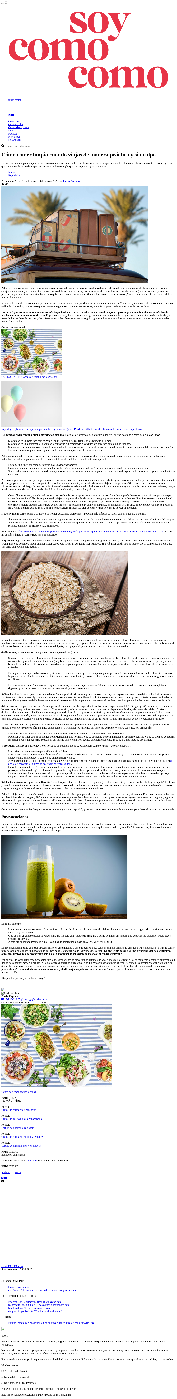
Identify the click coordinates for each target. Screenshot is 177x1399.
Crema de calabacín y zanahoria (18, 1109)
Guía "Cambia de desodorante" (45, 1311)
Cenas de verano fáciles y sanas (40, 376)
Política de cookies (72, 1322)
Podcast (12, 133)
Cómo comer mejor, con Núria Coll (19, 1289)
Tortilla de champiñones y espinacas (21, 1145)
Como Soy (14, 121)
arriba (18, 1172)
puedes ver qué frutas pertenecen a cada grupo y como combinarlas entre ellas (90, 531)
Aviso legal (89, 1322)
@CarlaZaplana (18, 999)
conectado (31, 1160)
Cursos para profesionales (63, 1290)
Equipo (12, 1322)
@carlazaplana (39, 999)
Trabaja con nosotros (27, 1322)
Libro (11, 130)
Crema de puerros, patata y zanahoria (21, 1118)
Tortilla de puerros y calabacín (17, 1127)
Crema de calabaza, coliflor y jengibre (22, 1136)
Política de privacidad (50, 1322)
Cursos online (15, 124)
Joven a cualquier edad (37, 1290)
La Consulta (15, 139)
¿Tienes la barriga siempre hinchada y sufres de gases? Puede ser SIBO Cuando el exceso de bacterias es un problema (78, 429)
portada (5, 1172)
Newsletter (14, 136)
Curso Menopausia (18, 127)
